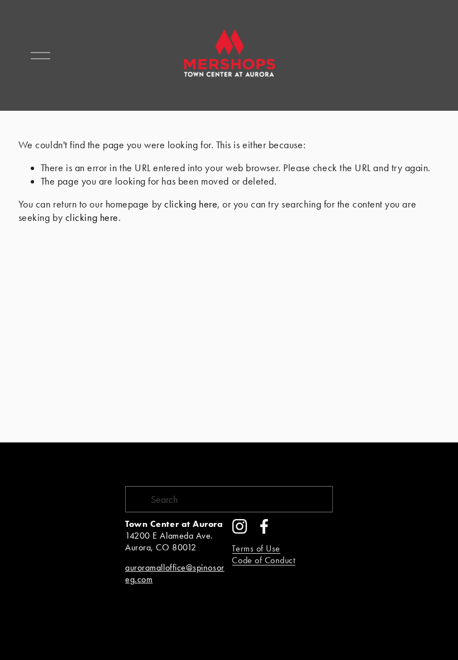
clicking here (190, 204)
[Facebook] (264, 526)
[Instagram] (239, 526)
